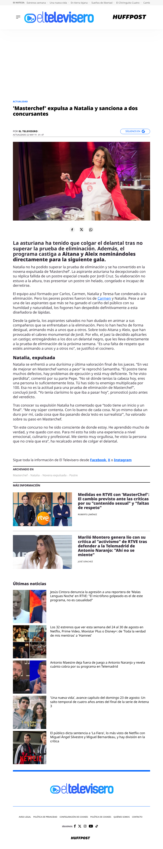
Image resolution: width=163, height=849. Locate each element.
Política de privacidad (45, 817)
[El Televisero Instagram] (85, 826)
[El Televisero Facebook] (75, 826)
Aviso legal (25, 817)
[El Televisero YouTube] (91, 826)
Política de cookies (100, 817)
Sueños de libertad (102, 2)
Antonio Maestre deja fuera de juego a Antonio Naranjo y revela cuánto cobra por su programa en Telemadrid (97, 664)
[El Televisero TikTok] (96, 826)
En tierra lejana (79, 2)
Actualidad (20, 101)
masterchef (20, 475)
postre (73, 475)
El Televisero (28, 131)
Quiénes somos (122, 817)
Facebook (98, 460)
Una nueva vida (59, 2)
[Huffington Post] (129, 17)
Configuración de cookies (74, 817)
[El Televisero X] (79, 826)
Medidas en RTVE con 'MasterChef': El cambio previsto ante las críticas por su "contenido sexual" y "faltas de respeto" (113, 501)
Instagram (123, 460)
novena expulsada (55, 475)
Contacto (137, 817)
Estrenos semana (37, 2)
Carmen (104, 298)
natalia (35, 475)
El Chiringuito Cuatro (128, 2)
